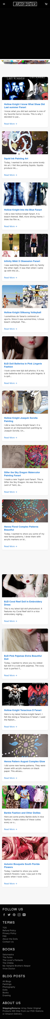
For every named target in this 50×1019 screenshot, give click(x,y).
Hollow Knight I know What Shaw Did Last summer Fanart (24, 105)
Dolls (5, 989)
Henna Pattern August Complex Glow (24, 761)
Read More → (10, 123)
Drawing (7, 995)
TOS (5, 927)
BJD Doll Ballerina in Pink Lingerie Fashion (23, 365)
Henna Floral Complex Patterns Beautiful (21, 528)
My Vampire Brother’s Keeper (17, 965)
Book (5, 992)
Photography (9, 987)
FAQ (4, 936)
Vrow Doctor (9, 968)
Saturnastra (8, 954)
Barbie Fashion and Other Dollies (22, 812)
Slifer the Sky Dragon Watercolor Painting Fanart (22, 474)
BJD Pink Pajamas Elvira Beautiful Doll (23, 657)
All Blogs (7, 981)
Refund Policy (9, 930)
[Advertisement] (25, 34)
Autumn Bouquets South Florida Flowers (22, 865)
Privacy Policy (9, 933)
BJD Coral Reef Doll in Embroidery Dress (23, 603)
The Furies (7, 957)
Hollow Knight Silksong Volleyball (22, 312)
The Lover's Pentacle (13, 960)
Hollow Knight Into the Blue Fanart (23, 209)
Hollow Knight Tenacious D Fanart (23, 710)
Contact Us (8, 941)
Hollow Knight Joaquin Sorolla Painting (21, 419)
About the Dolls (10, 939)
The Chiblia (8, 963)
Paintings (7, 984)
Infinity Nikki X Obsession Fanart (22, 261)
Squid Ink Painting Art (16, 158)
